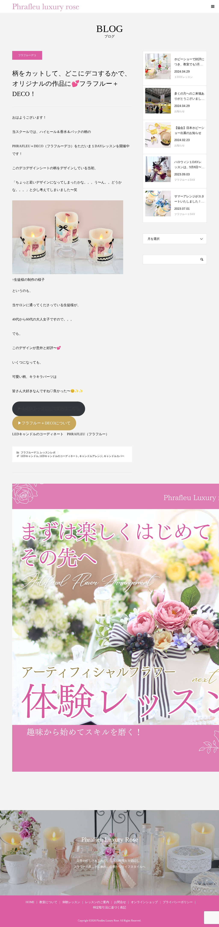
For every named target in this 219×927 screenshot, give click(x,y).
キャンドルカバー (114, 456)
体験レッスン (71, 902)
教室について (48, 902)
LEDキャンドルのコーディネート (59, 456)
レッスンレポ (47, 452)
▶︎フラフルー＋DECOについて (44, 423)
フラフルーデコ (27, 55)
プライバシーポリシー (178, 902)
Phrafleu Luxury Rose (109, 839)
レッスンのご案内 (97, 902)
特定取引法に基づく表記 (109, 907)
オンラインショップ (144, 902)
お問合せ (120, 902)
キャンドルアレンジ (90, 456)
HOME (30, 902)
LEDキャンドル (29, 456)
